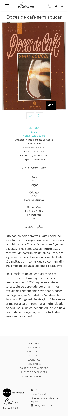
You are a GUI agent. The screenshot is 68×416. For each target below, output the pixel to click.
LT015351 (34, 128)
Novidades (34, 364)
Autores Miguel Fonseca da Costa (34, 139)
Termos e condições (34, 376)
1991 (34, 132)
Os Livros (34, 347)
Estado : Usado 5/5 (34, 151)
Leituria (34, 343)
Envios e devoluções (34, 372)
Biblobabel (34, 351)
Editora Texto (34, 143)
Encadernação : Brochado (34, 155)
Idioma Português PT (34, 147)
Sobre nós (34, 360)
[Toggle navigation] (7, 6)
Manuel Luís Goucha (34, 136)
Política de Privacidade (34, 368)
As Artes (34, 355)
